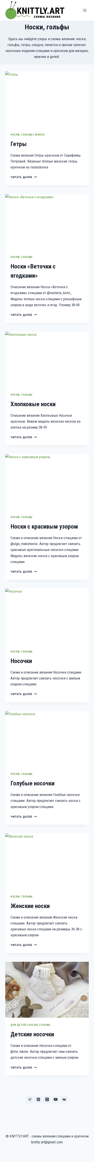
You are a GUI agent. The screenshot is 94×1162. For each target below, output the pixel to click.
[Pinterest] (38, 1099)
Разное (40, 134)
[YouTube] (55, 1099)
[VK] (64, 1099)
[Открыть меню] (85, 10)
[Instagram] (47, 1099)
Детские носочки (32, 1034)
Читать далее (23, 177)
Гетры (18, 144)
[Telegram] (30, 1099)
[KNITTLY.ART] (36, 10)
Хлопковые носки (33, 404)
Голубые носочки (32, 783)
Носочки (21, 661)
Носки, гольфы (21, 134)
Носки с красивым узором (44, 526)
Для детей (18, 1024)
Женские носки (30, 906)
